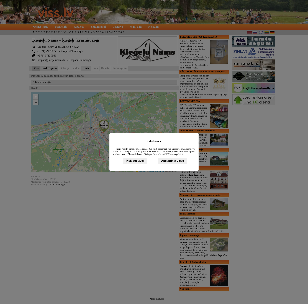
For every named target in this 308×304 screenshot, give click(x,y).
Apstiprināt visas (172, 160)
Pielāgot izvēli (135, 160)
